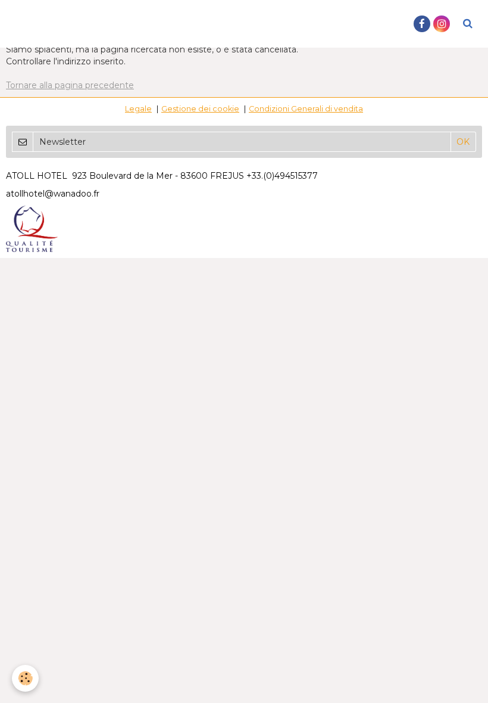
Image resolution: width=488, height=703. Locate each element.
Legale (138, 108)
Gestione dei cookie (200, 108)
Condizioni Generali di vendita (306, 108)
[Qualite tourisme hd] (32, 228)
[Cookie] (25, 678)
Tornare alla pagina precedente (70, 85)
